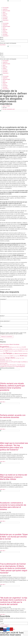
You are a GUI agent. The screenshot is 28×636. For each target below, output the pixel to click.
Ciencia (20, 347)
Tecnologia (17, 358)
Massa (13, 353)
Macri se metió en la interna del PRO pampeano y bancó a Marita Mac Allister (13, 477)
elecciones (14, 349)
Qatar (11, 355)
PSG (7, 355)
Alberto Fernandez (4, 344)
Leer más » (2, 401)
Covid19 (24, 347)
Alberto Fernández (14, 344)
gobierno (16, 351)
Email (1, 621)
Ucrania (2, 360)
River (19, 355)
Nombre (2, 315)
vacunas (6, 360)
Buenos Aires (14, 347)
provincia (4, 355)
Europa (1, 351)
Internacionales (6, 10)
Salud (4, 12)
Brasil (10, 347)
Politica (1, 355)
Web (1, 326)
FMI (3, 351)
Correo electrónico (5, 321)
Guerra (20, 351)
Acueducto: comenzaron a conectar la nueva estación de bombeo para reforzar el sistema (13, 506)
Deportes (5, 13)
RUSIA (22, 355)
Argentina (5, 9)
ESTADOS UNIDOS (24, 349)
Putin (9, 355)
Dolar (5, 349)
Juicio (26, 351)
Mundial (20, 353)
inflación (23, 351)
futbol (6, 351)
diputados (2, 349)
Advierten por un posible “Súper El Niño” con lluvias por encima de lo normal (14, 536)
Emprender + (6, 20)
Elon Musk (17, 349)
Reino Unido (15, 355)
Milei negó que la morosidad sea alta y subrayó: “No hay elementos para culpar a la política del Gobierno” (14, 446)
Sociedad (5, 18)
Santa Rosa (2, 358)
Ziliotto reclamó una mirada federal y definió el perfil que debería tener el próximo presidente (12, 386)
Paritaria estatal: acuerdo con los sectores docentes (12, 416)
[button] (14, 21)
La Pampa (7, 353)
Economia (9, 349)
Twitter (23, 358)
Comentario (3, 299)
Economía (5, 17)
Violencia (10, 360)
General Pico (11, 351)
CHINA (17, 347)
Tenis (20, 358)
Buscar (1, 39)
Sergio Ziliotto (10, 358)
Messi (16, 353)
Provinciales (6, 7)
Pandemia (25, 353)
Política (4, 15)
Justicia (1, 353)
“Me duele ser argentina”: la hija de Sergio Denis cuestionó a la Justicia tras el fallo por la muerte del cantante (13, 601)
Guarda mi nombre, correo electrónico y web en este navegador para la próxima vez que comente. (13, 333)
